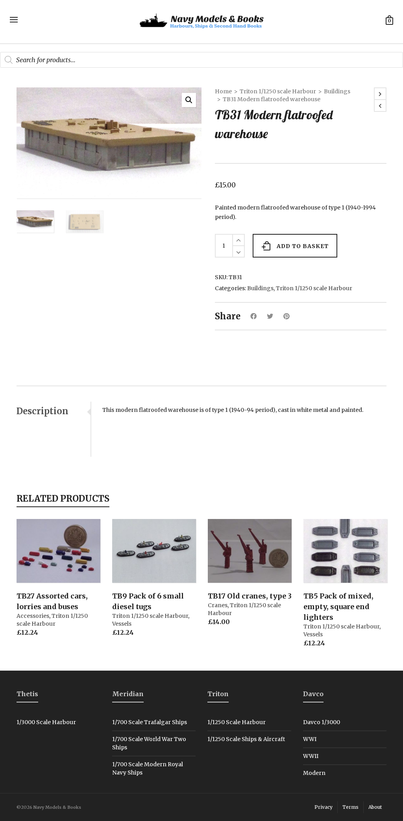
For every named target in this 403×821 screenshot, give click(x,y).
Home (223, 91)
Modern (314, 773)
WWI (309, 739)
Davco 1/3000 (321, 722)
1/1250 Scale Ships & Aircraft (246, 739)
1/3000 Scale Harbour (46, 722)
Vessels (121, 623)
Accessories (33, 615)
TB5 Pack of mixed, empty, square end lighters (338, 606)
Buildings (337, 91)
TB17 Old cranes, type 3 (250, 595)
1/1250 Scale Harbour (236, 722)
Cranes (217, 605)
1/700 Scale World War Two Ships (149, 743)
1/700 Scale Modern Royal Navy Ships (147, 768)
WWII (310, 756)
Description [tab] (42, 411)
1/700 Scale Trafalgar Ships (149, 722)
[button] (189, 100)
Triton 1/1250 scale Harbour (278, 91)
